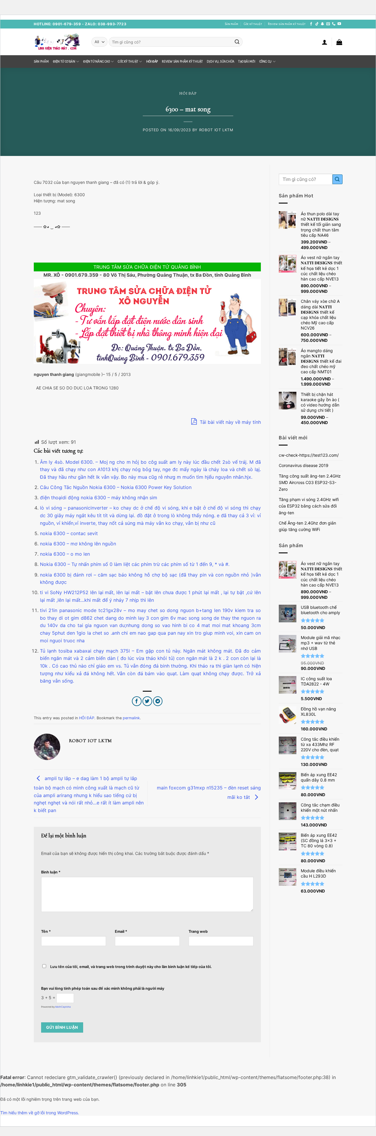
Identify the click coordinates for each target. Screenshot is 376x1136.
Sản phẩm (231, 24)
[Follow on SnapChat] (322, 24)
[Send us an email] (328, 24)
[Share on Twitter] (147, 701)
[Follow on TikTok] (317, 24)
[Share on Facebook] (137, 701)
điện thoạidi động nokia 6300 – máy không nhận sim (98, 497)
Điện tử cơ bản (64, 61)
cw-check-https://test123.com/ (309, 455)
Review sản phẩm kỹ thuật (287, 24)
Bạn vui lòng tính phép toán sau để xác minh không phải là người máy (102, 988)
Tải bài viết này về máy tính (229, 422)
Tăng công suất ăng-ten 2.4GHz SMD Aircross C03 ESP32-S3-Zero (310, 482)
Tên (46, 931)
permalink (131, 718)
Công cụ (265, 61)
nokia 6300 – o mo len (65, 554)
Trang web (198, 931)
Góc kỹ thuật (253, 24)
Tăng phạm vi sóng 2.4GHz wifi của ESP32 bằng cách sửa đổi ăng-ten (309, 506)
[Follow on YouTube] (339, 24)
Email (121, 931)
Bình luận (51, 872)
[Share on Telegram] (158, 701)
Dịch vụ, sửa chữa (220, 61)
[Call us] (333, 24)
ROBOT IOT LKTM (216, 130)
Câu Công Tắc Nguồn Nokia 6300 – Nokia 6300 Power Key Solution (116, 487)
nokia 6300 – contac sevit (69, 533)
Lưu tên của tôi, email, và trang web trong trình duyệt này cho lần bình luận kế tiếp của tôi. (131, 966)
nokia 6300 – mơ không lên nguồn (78, 544)
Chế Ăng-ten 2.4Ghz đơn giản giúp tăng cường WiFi (307, 526)
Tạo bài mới (246, 61)
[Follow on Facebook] (311, 24)
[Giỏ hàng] (339, 42)
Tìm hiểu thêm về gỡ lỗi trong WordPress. (39, 1112)
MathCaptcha (63, 1006)
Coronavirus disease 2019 (303, 465)
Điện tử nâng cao (96, 61)
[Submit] (237, 42)
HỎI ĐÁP (152, 61)
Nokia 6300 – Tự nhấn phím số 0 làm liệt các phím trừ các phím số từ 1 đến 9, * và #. (134, 564)
